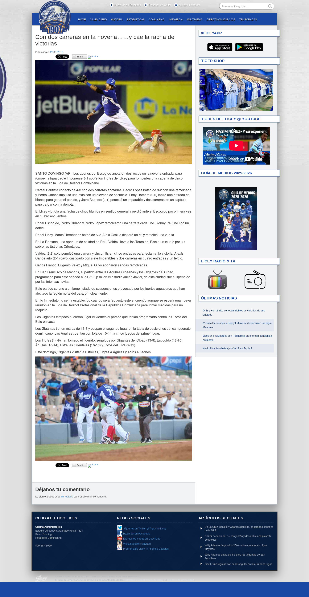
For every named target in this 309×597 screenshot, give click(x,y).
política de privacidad (181, 579)
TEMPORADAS (248, 19)
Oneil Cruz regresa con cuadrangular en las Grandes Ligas (238, 564)
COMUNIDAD (157, 19)
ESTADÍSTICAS (136, 19)
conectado (67, 496)
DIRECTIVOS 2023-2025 (220, 19)
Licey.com (54, 17)
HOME (82, 19)
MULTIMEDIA (194, 19)
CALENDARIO (98, 19)
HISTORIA (117, 19)
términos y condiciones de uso (143, 579)
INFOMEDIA (176, 19)
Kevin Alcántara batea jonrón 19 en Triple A (227, 348)
